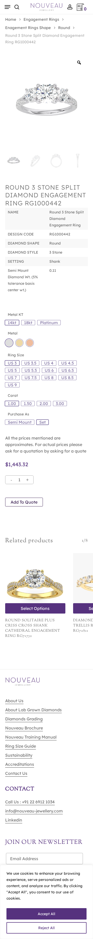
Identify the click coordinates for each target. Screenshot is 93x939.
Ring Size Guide (20, 746)
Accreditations (19, 764)
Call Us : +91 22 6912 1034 (30, 801)
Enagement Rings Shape (28, 27)
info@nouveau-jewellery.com (34, 810)
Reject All (46, 928)
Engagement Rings (41, 19)
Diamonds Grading (24, 718)
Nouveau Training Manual (31, 737)
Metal (13, 333)
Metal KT (15, 314)
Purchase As (18, 414)
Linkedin (13, 820)
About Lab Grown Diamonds (33, 709)
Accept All (46, 914)
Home (10, 19)
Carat (13, 395)
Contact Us (16, 773)
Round (64, 27)
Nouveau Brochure (24, 728)
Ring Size (16, 355)
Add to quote (24, 502)
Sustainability (18, 755)
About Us (14, 700)
